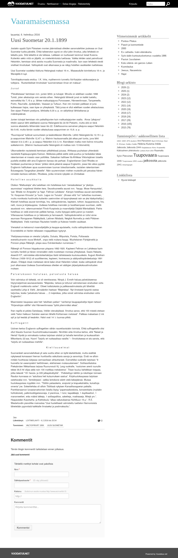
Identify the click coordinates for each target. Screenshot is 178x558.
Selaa (69, 3)
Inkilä (158, 143)
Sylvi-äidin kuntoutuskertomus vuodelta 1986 (143, 55)
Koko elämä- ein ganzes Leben (136, 63)
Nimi (17, 469)
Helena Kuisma (146, 143)
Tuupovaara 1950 (129, 161)
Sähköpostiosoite (31, 480)
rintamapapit (127, 165)
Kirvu (154, 147)
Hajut (123, 74)
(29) (126, 120)
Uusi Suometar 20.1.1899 (39, 40)
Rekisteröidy (84, 3)
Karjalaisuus (146, 147)
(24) (126, 116)
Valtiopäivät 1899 (35, 425)
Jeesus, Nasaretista (131, 70)
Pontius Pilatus (128, 41)
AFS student (132, 141)
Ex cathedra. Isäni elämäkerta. (136, 52)
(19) (126, 109)
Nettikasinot (53, 3)
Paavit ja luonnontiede (132, 44)
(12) (126, 98)
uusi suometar (55, 425)
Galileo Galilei (131, 144)
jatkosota (150, 160)
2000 (123, 48)
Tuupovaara (145, 155)
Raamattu (159, 151)
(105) (126, 124)
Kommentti (19, 502)
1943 (119, 141)
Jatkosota (121, 147)
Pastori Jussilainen (130, 59)
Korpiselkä (161, 147)
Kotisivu (40, 491)
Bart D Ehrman (158, 141)
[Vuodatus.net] (20, 553)
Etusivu (41, 3)
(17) (126, 113)
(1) (125, 87)
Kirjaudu (133, 3)
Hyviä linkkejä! (128, 180)
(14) (126, 105)
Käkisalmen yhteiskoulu (128, 151)
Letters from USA (147, 151)
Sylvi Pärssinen (125, 156)
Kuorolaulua (127, 66)
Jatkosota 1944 (134, 147)
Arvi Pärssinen (144, 141)
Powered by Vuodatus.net (156, 553)
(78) (126, 127)
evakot (140, 161)
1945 (124, 141)
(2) (125, 94)
